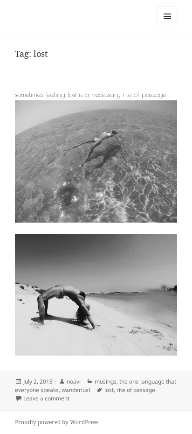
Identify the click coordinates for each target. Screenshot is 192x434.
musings (106, 381)
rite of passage (136, 390)
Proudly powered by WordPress (56, 422)
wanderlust (76, 390)
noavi (74, 381)
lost (109, 390)
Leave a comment (46, 398)
